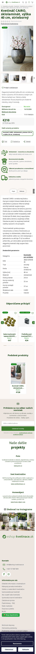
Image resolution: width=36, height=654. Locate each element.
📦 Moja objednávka (11, 615)
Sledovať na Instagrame (19, 509)
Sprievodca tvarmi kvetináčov (12, 598)
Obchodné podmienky (9, 628)
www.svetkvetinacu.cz (18, 484)
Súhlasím (25, 649)
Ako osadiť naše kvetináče (11, 595)
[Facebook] (4, 574)
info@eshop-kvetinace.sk (15, 565)
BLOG (4, 611)
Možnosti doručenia (9, 112)
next (33, 322)
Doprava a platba (8, 609)
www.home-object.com (18, 502)
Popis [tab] (13, 191)
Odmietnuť (9, 649)
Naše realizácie (7, 606)
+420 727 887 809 (12, 569)
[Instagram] (8, 574)
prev (2, 322)
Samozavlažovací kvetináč (11, 592)
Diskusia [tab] (22, 191)
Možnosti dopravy (8, 625)
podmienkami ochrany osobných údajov (22, 433)
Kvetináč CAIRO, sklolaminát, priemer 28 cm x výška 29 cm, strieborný (17, 133)
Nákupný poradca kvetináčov (12, 586)
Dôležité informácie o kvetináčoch (13, 584)
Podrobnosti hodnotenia (9, 24)
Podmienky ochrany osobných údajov (15, 631)
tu (24, 639)
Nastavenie (17, 644)
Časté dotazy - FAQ (8, 603)
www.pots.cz (18, 466)
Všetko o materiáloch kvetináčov (13, 589)
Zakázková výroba (8, 600)
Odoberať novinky (18, 428)
